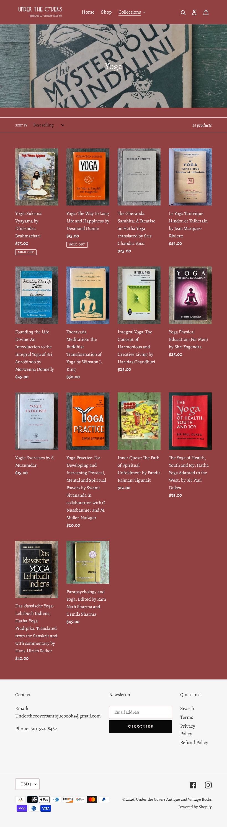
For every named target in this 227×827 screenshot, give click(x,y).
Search (187, 708)
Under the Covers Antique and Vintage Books (174, 799)
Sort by (21, 125)
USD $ (26, 784)
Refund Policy (194, 742)
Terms (186, 717)
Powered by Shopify (195, 807)
